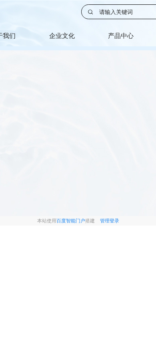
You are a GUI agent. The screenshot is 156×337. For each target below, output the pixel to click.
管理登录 (109, 221)
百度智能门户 (70, 221)
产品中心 (121, 36)
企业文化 (62, 36)
